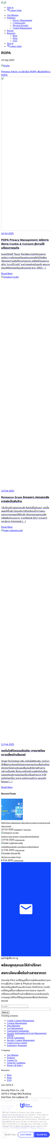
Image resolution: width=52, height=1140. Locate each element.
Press (15, 38)
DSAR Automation (16, 1037)
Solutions (11, 18)
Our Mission (12, 15)
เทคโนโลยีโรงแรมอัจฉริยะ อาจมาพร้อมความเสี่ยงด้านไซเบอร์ (20, 847)
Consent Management (17, 1023)
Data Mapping (13, 1026)
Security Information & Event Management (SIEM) (26, 1034)
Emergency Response (17, 1045)
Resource (11, 33)
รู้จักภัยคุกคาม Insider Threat (11, 857)
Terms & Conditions (16, 1063)
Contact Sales (14, 10)
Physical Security (20, 25)
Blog (15, 36)
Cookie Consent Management (20, 1020)
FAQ (15, 41)
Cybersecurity (19, 23)
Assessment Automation (18, 1031)
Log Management (15, 1028)
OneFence (27, 830)
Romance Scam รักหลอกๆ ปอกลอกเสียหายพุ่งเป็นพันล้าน (20, 836)
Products (11, 1057)
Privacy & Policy (15, 1065)
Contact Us (12, 1060)
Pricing (10, 30)
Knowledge (18, 830)
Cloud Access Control (17, 1043)
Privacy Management (22, 20)
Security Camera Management (21, 1040)
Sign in (10, 7)
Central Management (22, 28)
